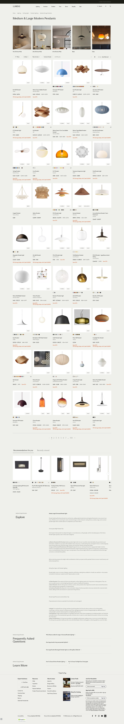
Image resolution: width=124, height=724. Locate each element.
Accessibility (21, 716)
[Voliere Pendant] (42, 275)
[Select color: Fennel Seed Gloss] (22, 334)
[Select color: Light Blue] (57, 334)
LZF (73, 91)
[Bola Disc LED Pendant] (102, 275)
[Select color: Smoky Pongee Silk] (76, 334)
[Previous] (46, 1)
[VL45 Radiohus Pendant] (82, 234)
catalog (80, 695)
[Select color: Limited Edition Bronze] (22, 167)
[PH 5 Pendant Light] (62, 192)
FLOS (14, 132)
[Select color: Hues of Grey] (63, 209)
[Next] (77, 1)
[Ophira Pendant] (42, 192)
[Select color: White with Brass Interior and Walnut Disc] (76, 417)
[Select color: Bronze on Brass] (16, 482)
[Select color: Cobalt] (16, 167)
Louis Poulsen (56, 214)
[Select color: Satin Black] (74, 482)
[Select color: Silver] (93, 127)
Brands (34, 686)
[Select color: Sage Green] (53, 167)
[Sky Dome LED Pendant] (102, 69)
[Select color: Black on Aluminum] (13, 482)
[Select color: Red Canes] (56, 376)
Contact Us (20, 690)
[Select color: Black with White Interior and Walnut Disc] (74, 417)
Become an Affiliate (51, 686)
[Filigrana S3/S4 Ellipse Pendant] (62, 359)
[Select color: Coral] (99, 127)
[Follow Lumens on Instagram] (99, 716)
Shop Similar (23, 82)
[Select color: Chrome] (14, 127)
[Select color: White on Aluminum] (19, 482)
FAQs (34, 681)
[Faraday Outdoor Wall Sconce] (60, 465)
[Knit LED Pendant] (22, 69)
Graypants (95, 339)
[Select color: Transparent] (59, 167)
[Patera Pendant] (42, 359)
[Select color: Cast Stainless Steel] (17, 482)
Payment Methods (37, 688)
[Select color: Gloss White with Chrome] (96, 292)
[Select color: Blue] (73, 86)
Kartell (54, 172)
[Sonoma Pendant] (82, 192)
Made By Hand (96, 132)
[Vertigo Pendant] (22, 150)
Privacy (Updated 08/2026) (34, 716)
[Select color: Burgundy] (97, 127)
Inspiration (35, 683)
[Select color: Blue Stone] (96, 127)
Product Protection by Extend (39, 691)
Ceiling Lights (26, 13)
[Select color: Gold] (14, 251)
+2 (50, 127)
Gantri (34, 172)
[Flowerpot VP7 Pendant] (62, 69)
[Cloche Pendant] (42, 400)
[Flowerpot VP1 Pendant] (22, 400)
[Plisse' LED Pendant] (82, 317)
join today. (78, 683)
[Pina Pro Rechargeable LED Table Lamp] (41, 465)
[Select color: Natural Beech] (77, 86)
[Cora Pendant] (42, 150)
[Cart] (110, 6)
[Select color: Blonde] (93, 334)
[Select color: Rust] (17, 251)
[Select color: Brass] (13, 127)
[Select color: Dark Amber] (73, 334)
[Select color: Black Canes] (53, 376)
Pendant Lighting (34, 13)
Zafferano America (36, 487)
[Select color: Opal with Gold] (79, 292)
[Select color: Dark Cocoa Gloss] (20, 334)
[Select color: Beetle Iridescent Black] (13, 167)
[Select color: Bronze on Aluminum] (14, 482)
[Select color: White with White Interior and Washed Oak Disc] (77, 417)
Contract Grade (47, 56)
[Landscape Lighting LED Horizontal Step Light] (22, 465)
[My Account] (106, 6)
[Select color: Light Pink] (100, 127)
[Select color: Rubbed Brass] (93, 482)
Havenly (75, 214)
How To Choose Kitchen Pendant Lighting (55, 661)
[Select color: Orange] (80, 86)
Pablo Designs (96, 91)
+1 (90, 86)
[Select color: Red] (82, 86)
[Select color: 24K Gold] (17, 127)
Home (14, 13)
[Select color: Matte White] (13, 334)
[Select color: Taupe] (60, 334)
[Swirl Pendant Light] (82, 69)
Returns (19, 698)
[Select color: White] (96, 86)
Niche (34, 422)
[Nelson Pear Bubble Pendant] (102, 359)
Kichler (34, 214)
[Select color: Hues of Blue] (56, 209)
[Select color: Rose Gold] (99, 292)
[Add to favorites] (14, 83)
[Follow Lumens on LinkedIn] (105, 716)
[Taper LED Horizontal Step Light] (79, 465)
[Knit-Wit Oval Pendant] (102, 109)
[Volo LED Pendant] (82, 400)
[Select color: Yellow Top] (76, 376)
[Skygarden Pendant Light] (22, 234)
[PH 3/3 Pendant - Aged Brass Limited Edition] (102, 234)
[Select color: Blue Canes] (54, 376)
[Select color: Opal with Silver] (80, 292)
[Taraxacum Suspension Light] (82, 150)
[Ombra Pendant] (62, 400)
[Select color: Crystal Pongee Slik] (74, 334)
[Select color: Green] (19, 167)
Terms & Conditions (51, 691)
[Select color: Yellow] (83, 86)
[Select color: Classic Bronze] (96, 209)
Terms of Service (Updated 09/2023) (52, 716)
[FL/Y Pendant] (62, 150)
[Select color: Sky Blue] (57, 167)
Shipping (20, 695)
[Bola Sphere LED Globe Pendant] (42, 317)
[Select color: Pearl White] (102, 127)
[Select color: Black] (93, 86)
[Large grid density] (94, 57)
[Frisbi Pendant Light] (102, 400)
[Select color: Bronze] (82, 292)
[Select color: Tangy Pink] (59, 86)
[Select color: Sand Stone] (103, 127)
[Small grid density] (91, 57)
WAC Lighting (16, 489)
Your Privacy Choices (52, 693)
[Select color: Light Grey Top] (77, 376)
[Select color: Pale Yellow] (77, 251)
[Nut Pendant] (22, 359)
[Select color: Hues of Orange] (54, 209)
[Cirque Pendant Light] (82, 359)
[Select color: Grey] (74, 86)
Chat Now (25, 682)
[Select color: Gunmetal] (97, 292)
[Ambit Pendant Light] (62, 317)
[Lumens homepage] (16, 6)
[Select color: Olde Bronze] (97, 209)
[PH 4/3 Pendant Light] (62, 234)
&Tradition (55, 91)
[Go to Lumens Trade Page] (66, 683)
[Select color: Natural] (94, 334)
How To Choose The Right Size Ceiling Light (78, 661)
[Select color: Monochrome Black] (62, 209)
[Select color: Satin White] (72, 482)
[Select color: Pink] (56, 167)
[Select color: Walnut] (94, 86)
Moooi (54, 297)
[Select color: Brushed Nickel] (94, 209)
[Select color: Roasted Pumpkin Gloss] (23, 334)
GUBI (14, 339)
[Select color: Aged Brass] (53, 482)
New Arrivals (36, 56)
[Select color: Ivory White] (76, 86)
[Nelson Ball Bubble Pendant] (22, 275)
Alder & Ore (54, 487)
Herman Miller (36, 91)
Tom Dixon (75, 297)
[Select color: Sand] (41, 482)
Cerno (74, 422)
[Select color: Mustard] (13, 417)
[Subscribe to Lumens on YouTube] (102, 716)
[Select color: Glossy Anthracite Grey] (16, 334)
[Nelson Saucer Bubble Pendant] (42, 69)
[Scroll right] (107, 37)
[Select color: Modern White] (60, 209)
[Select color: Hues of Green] (59, 209)
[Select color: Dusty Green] (54, 334)
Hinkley (72, 487)
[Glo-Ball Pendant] (42, 234)
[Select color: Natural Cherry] (79, 86)
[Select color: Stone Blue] (56, 86)
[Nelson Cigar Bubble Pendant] (82, 109)
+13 (70, 210)
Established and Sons (57, 381)
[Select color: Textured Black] (51, 482)
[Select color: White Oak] (97, 86)
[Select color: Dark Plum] (60, 86)
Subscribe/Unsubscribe (23, 700)
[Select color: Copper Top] (73, 376)
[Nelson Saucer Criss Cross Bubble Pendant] (62, 109)
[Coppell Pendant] (22, 192)
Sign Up (103, 686)
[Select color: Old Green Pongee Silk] (79, 334)
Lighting (19, 13)
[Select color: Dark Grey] (35, 482)
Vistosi (74, 339)
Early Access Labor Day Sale (62, 1)
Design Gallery (50, 683)
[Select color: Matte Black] (53, 86)
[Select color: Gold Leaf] (42, 482)
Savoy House (16, 214)
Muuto (94, 172)
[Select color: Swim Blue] (62, 86)
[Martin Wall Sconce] (99, 465)
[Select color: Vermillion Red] (57, 86)
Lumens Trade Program (105, 1)
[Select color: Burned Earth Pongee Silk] (77, 334)
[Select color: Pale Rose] (74, 251)
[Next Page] (75, 438)
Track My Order (21, 693)
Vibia (14, 91)
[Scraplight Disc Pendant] (102, 317)
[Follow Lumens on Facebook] (92, 716)
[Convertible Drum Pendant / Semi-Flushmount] (102, 192)
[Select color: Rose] (59, 334)
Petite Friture (16, 172)
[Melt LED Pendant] (82, 275)
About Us (49, 681)
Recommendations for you (23, 450)
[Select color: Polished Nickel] (94, 417)
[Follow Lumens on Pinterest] (96, 716)
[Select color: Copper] (17, 167)
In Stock (25, 56)
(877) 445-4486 (25, 687)
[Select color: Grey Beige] (54, 86)
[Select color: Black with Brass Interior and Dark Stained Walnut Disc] (73, 417)
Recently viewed (43, 450)
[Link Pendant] (42, 109)
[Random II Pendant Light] (62, 275)
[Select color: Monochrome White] (57, 209)
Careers (49, 688)
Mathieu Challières (37, 297)
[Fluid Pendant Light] (102, 150)
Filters (18, 56)
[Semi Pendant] (22, 317)
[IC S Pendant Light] (22, 109)
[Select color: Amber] (62, 167)
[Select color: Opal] (73, 251)
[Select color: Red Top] (74, 376)
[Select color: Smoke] (73, 292)
